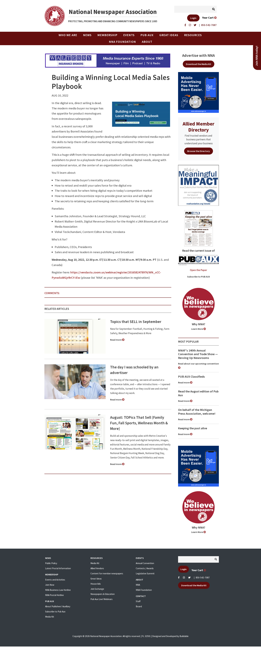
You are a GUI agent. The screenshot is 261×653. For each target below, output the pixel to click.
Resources (193, 35)
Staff (138, 601)
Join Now (49, 584)
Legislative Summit (145, 573)
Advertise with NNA (198, 55)
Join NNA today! (256, 56)
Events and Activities (55, 579)
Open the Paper (198, 270)
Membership (107, 35)
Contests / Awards (145, 568)
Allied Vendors (97, 568)
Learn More (197, 328)
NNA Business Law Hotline (58, 590)
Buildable (184, 636)
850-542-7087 (203, 577)
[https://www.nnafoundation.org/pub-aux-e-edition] (198, 228)
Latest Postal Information (58, 568)
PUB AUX (146, 35)
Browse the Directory (198, 151)
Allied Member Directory (198, 127)
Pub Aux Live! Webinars (101, 599)
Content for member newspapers (106, 573)
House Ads (95, 583)
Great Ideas (168, 35)
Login (193, 17)
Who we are (68, 35)
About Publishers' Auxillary (57, 606)
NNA (138, 584)
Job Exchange (97, 588)
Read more (116, 339)
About (147, 42)
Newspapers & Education (102, 594)
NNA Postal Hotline (54, 595)
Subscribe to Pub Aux (55, 611)
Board (139, 606)
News (87, 35)
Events (129, 35)
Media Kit (49, 616)
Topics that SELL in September (135, 321)
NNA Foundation (122, 42)
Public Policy (51, 563)
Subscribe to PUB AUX (198, 276)
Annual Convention (145, 563)
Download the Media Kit (198, 64)
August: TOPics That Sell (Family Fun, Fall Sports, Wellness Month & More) (139, 423)
